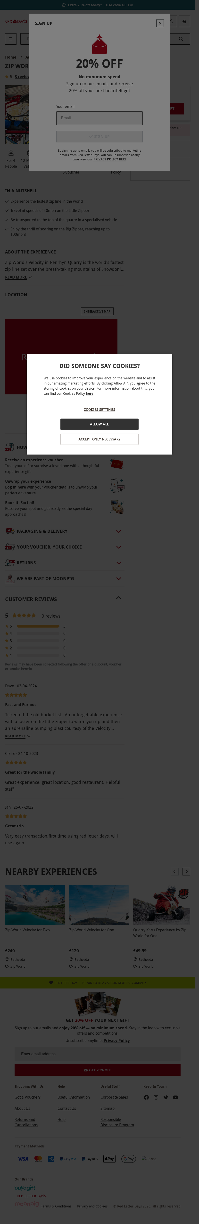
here (89, 393)
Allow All (99, 424)
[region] (99, 404)
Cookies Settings (99, 409)
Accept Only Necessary (100, 439)
